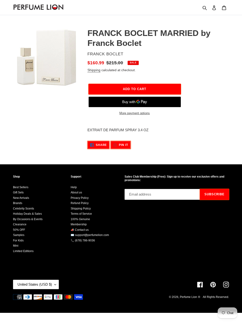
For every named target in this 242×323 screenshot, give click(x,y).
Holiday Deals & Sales (27, 213)
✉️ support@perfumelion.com (90, 235)
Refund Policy (80, 203)
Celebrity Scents (23, 208)
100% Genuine (80, 219)
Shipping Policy (81, 208)
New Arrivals (21, 198)
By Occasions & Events (28, 219)
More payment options (134, 113)
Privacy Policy (80, 198)
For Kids (18, 240)
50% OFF (19, 229)
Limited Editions (23, 251)
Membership (79, 224)
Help (74, 187)
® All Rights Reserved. (213, 297)
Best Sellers (20, 187)
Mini (15, 245)
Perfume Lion (188, 297)
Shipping (93, 70)
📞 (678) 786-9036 (83, 240)
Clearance (19, 224)
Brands (17, 203)
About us (76, 192)
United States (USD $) (34, 284)
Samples (18, 235)
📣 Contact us (80, 229)
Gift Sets (18, 192)
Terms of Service (81, 213)
